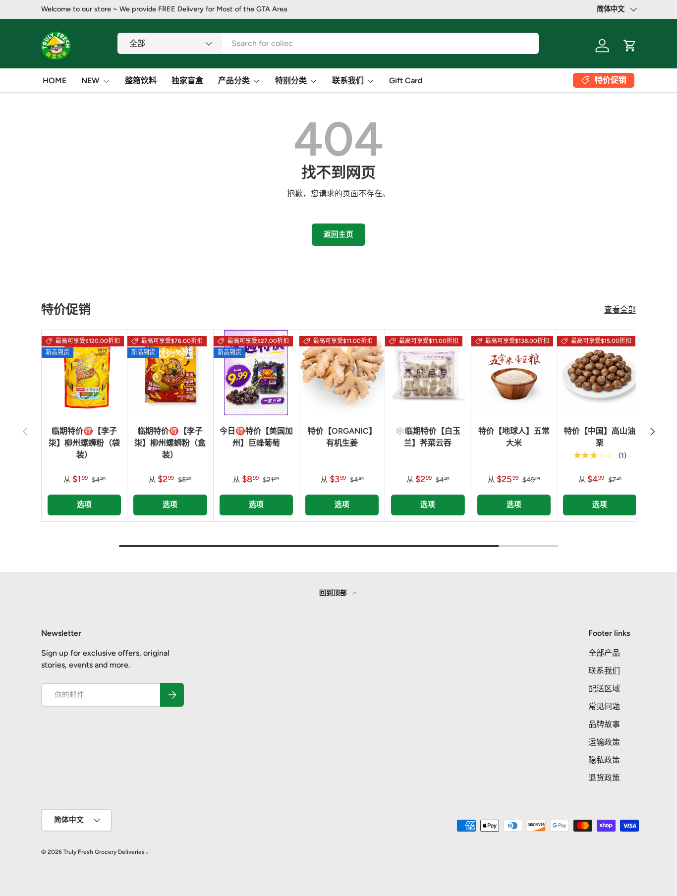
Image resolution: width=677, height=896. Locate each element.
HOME (54, 80)
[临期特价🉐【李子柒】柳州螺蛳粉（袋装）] (84, 372)
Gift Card (405, 80)
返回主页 (338, 234)
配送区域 (604, 688)
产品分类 (234, 80)
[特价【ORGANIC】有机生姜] (342, 372)
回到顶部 (333, 593)
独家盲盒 (187, 80)
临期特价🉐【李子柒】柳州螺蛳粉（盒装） (170, 442)
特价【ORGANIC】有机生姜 (342, 437)
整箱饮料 (141, 80)
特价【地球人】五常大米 (514, 437)
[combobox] (328, 43)
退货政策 (604, 778)
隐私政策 (604, 760)
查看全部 (620, 309)
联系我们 (348, 80)
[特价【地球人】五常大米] (514, 372)
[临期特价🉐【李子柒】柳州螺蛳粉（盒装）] (170, 372)
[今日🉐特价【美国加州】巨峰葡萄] (256, 372)
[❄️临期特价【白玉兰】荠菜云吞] (427, 372)
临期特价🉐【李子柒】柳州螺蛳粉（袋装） (84, 442)
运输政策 (604, 742)
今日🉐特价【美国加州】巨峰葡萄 (256, 437)
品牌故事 (604, 724)
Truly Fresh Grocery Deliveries (104, 851)
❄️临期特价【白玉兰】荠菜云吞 (427, 437)
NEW (90, 80)
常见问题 (604, 706)
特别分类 (291, 80)
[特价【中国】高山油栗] (599, 372)
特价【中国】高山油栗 (599, 437)
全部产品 (604, 653)
